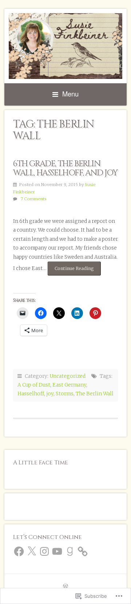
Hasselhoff (30, 394)
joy (49, 394)
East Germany (69, 385)
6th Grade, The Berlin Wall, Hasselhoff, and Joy (65, 168)
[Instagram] (44, 551)
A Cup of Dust (33, 385)
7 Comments (34, 198)
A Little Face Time (40, 463)
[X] (31, 551)
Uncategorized (67, 376)
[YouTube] (57, 551)
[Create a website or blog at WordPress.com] (65, 586)
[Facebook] (19, 551)
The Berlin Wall (95, 394)
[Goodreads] (70, 551)
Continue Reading (71, 270)
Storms (65, 394)
